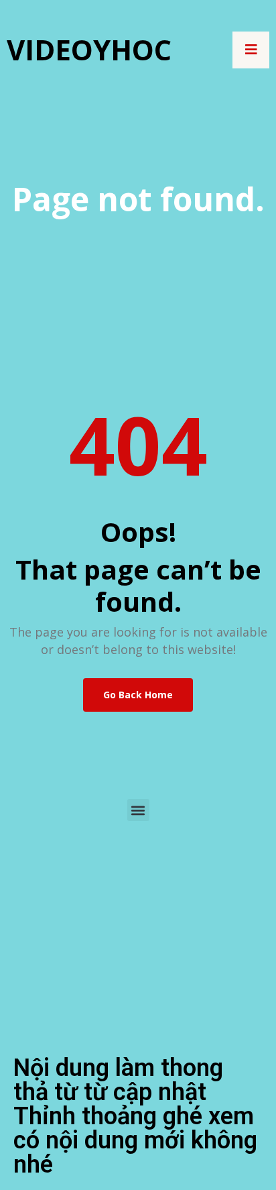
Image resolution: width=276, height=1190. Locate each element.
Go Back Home (138, 694)
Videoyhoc (89, 49)
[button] (138, 810)
